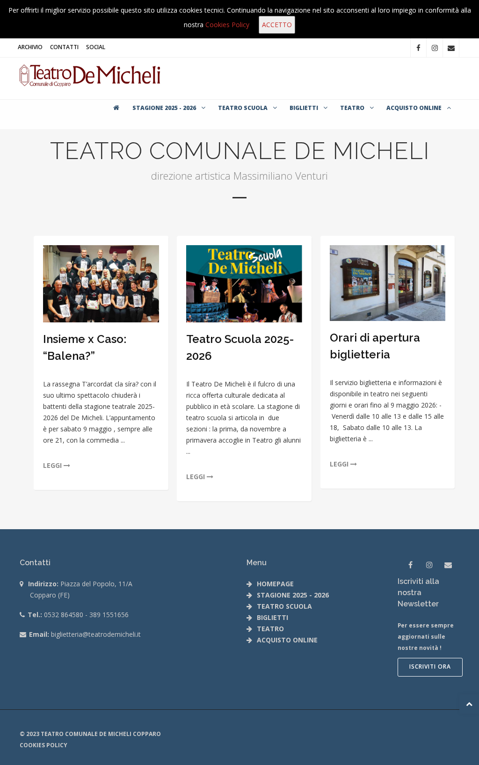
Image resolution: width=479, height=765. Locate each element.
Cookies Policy (227, 24)
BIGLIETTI (304, 108)
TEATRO (353, 108)
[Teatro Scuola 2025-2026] (244, 283)
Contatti (64, 47)
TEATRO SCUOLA (243, 108)
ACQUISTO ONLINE (414, 108)
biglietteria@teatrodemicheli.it (96, 634)
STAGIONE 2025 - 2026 (164, 108)
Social (95, 47)
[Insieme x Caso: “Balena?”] (101, 283)
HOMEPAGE (275, 583)
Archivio (30, 47)
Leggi (53, 465)
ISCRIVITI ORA (430, 666)
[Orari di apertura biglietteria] (388, 283)
